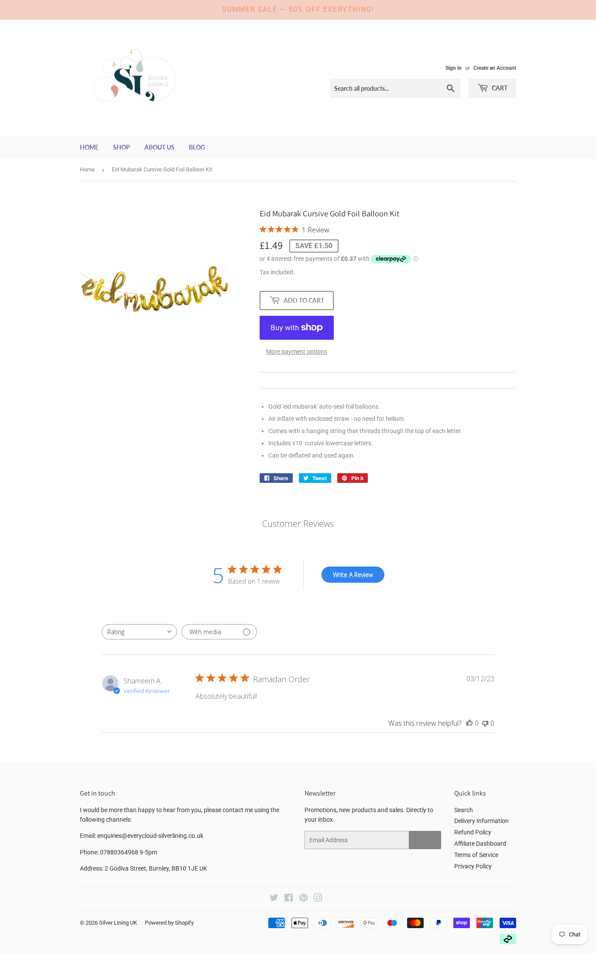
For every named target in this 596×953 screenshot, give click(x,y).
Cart (498, 88)
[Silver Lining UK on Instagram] (318, 898)
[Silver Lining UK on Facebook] (288, 898)
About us (159, 147)
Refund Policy (472, 832)
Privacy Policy (473, 866)
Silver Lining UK (118, 922)
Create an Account (494, 68)
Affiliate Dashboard (480, 843)
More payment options (296, 351)
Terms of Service (476, 854)
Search (463, 809)
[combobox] (139, 631)
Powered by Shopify (169, 922)
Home (89, 147)
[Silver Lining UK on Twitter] (274, 898)
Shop (121, 147)
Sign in (453, 68)
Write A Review (353, 574)
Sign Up (424, 840)
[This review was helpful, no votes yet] (469, 723)
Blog (197, 147)
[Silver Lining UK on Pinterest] (303, 898)
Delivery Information (481, 820)
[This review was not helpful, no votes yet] (485, 723)
